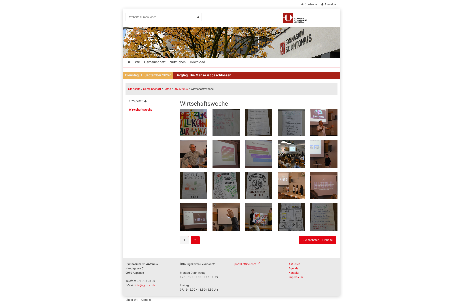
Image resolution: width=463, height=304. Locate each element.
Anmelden (331, 4)
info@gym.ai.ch (145, 285)
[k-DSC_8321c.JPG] (226, 185)
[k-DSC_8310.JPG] (323, 122)
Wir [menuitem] (137, 62)
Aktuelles (294, 264)
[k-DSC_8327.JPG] (258, 217)
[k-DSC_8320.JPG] (291, 154)
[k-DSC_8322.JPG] (291, 185)
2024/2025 (181, 89)
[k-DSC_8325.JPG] (226, 217)
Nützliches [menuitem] (178, 62)
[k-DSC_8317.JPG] (258, 154)
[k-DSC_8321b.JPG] (193, 185)
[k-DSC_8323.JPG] (323, 185)
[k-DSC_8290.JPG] (193, 122)
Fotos (167, 89)
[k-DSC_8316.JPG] (226, 154)
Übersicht (131, 299)
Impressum (296, 277)
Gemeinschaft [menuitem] (154, 62)
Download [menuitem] (197, 62)
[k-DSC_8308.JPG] (291, 122)
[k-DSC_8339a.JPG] (291, 217)
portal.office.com (245, 264)
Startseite (311, 4)
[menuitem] (150, 102)
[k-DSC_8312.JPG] (193, 154)
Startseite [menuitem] (132, 62)
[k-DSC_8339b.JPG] (323, 217)
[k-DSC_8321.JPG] (323, 154)
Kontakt (294, 272)
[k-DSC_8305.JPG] (226, 122)
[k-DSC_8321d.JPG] (258, 185)
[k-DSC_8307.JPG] (258, 122)
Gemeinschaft (152, 89)
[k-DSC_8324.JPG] (193, 217)
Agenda (293, 268)
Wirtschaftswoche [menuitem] (140, 109)
